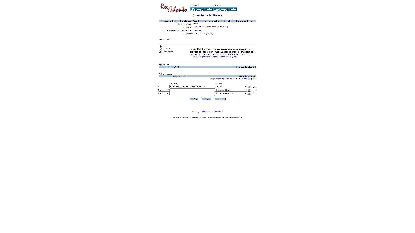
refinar (198, 30)
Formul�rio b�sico (247, 79)
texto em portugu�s (229, 57)
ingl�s (215, 57)
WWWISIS (218, 112)
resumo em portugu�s (202, 57)
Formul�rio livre (229, 79)
